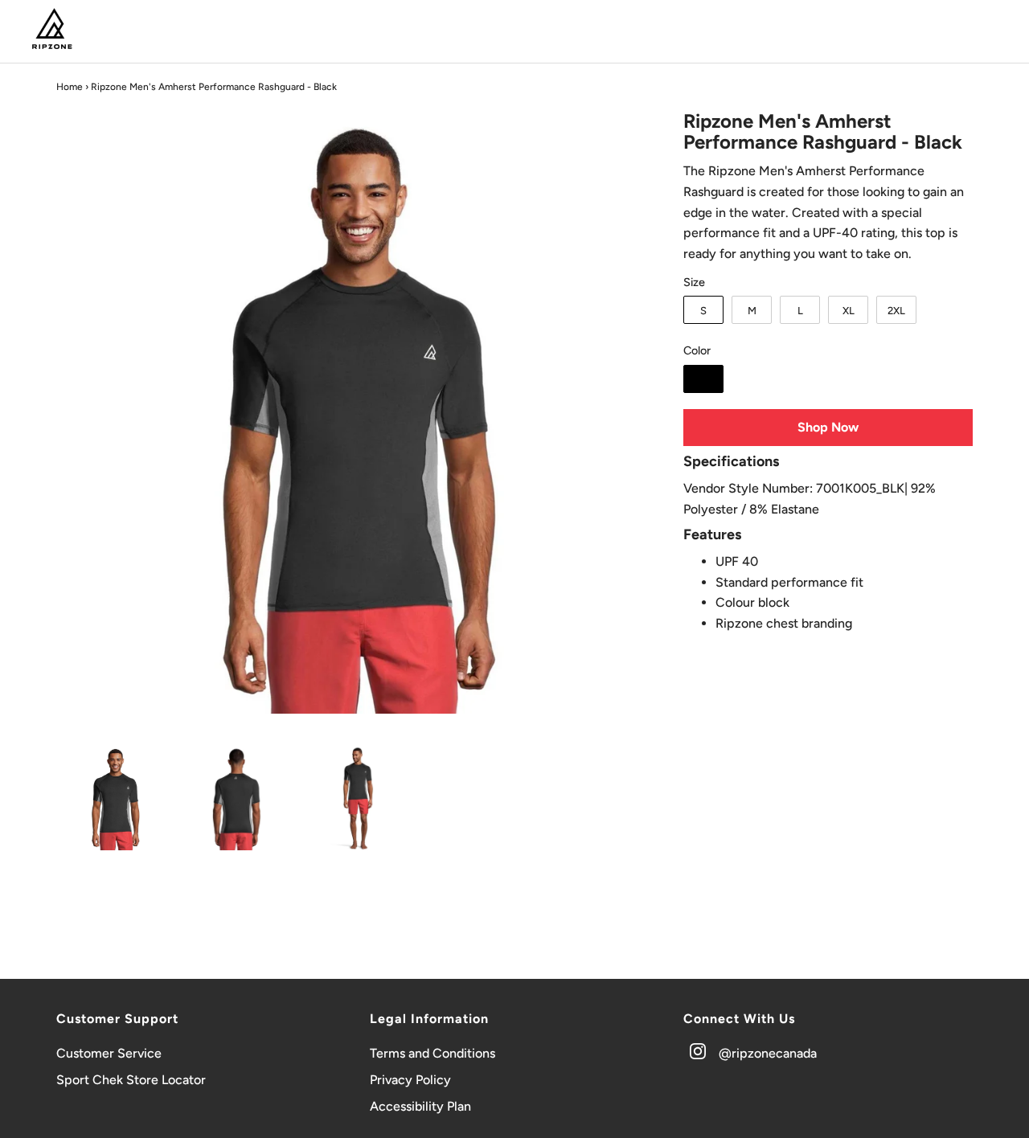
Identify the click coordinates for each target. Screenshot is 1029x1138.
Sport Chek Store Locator (131, 1079)
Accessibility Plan (420, 1106)
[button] (115, 798)
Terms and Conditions (432, 1053)
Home (69, 86)
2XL (896, 311)
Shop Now (828, 427)
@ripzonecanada (768, 1053)
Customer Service (109, 1053)
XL (848, 311)
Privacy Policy (410, 1079)
